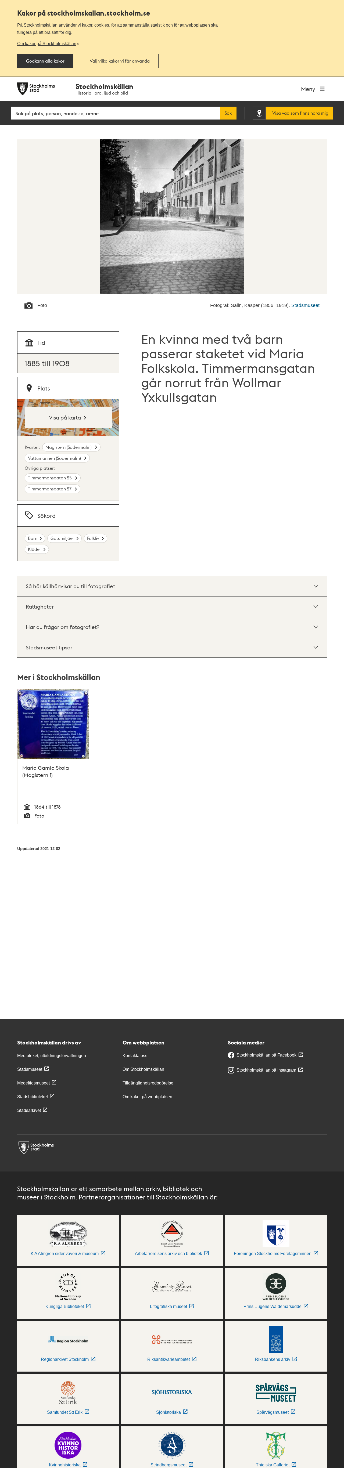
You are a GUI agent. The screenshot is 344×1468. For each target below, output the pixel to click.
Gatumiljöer (62, 538)
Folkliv (93, 538)
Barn (32, 538)
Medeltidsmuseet (33, 1083)
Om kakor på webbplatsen (147, 1096)
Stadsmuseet (305, 305)
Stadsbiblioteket (32, 1096)
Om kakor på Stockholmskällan (46, 43)
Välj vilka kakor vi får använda (120, 61)
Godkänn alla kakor (45, 61)
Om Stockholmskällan (143, 1069)
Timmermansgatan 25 (50, 477)
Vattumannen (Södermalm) (55, 458)
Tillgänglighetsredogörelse (148, 1083)
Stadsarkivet (29, 1110)
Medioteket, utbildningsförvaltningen (51, 1055)
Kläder (34, 549)
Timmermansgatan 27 (50, 488)
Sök (228, 113)
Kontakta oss (135, 1055)
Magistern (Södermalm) (69, 447)
